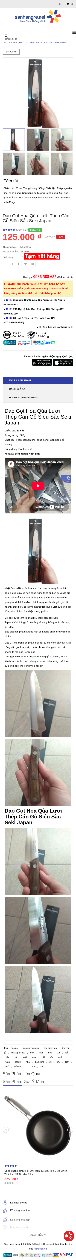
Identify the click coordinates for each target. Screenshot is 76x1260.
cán (58, 1052)
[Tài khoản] (60, 4)
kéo (34, 1066)
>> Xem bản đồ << (56, 326)
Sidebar (12, 52)
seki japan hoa (18, 1052)
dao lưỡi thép (50, 1048)
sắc (16, 1057)
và (41, 1066)
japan (34, 1057)
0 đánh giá (21, 230)
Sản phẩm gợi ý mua (23, 1081)
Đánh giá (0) (17, 389)
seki (25, 1057)
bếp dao (18, 1066)
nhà (7, 1066)
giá (43, 1057)
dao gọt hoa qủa (31, 1048)
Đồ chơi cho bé (18, 1202)
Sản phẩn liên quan (22, 1073)
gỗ (66, 1052)
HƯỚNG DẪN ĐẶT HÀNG (24, 397)
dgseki (18, 1062)
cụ (50, 1062)
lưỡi (41, 1052)
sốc (51, 1057)
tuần (7, 1062)
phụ (58, 1062)
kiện (67, 1062)
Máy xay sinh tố (19, 1227)
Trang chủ (10, 39)
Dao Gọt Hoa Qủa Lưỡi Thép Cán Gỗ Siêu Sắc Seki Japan (34, 42)
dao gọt (14, 1048)
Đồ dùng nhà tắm (20, 1210)
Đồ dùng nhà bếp (20, 1219)
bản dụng (39, 1062)
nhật (28, 1062)
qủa (32, 1052)
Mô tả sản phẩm (20, 380)
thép (50, 1052)
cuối (60, 1057)
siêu (7, 1057)
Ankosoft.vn (40, 1248)
